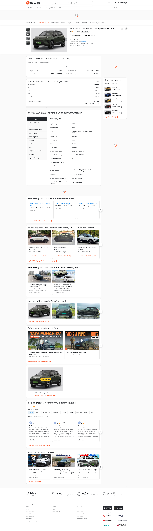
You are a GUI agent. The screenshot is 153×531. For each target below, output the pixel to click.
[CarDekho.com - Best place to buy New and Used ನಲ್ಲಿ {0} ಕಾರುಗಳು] (33, 3)
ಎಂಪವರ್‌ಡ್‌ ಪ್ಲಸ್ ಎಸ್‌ (44, 22)
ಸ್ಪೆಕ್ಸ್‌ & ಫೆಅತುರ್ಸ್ (55, 22)
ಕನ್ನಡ (109, 2)
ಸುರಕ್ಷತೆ (30, 147)
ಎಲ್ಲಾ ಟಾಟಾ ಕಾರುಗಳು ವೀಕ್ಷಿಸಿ (110, 117)
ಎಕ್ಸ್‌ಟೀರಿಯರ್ (31, 143)
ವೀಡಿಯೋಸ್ (84, 22)
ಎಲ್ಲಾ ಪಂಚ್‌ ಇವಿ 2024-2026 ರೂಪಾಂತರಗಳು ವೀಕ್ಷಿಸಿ (39, 221)
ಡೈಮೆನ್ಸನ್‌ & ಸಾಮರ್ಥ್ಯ (33, 133)
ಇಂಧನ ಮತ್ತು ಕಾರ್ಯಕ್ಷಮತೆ (34, 122)
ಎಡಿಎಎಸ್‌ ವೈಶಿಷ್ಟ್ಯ (32, 154)
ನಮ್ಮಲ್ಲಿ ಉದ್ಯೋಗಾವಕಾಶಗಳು (31, 509)
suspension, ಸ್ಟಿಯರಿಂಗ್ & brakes (35, 129)
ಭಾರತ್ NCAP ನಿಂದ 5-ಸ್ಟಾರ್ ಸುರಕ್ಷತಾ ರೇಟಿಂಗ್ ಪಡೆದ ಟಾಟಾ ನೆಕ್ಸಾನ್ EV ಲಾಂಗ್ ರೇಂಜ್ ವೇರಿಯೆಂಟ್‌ (38, 471)
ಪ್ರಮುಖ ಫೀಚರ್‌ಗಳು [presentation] (44, 62)
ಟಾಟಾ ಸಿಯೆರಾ (115, 99)
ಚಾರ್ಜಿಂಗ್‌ (31, 126)
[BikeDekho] (107, 516)
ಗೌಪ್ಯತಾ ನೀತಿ (28, 513)
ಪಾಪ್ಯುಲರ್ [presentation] (106, 83)
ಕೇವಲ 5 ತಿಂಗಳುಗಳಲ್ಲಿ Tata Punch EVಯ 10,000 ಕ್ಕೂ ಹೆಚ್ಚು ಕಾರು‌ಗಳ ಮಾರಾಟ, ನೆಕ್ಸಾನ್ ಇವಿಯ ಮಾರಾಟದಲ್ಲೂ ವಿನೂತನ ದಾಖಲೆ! (88, 471)
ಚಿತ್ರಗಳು (63, 22)
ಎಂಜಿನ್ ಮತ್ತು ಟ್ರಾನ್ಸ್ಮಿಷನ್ (34, 119)
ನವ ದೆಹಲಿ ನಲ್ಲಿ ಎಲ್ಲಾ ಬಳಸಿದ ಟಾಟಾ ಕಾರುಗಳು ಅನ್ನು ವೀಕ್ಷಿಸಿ (43, 261)
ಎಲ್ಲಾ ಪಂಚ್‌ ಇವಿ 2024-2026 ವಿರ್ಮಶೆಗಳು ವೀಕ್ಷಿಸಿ (38, 445)
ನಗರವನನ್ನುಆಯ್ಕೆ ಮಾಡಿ (120, 8)
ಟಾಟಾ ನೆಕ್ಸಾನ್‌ (115, 93)
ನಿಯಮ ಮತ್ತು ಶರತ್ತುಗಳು (30, 511)
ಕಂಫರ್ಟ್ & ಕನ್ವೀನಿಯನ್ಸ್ (33, 136)
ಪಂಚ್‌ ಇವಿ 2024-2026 (31, 22)
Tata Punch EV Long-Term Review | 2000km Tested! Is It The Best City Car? (45, 353)
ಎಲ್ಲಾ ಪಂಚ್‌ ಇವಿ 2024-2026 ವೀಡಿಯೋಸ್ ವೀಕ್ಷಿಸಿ (38, 361)
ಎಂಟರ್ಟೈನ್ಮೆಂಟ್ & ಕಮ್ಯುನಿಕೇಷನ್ (35, 151)
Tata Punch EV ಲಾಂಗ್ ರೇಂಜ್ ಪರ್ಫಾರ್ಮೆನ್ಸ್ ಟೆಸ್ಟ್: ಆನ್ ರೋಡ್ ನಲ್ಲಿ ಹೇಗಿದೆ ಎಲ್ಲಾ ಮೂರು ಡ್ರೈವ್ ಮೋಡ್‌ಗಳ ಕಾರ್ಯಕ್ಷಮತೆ (64, 471)
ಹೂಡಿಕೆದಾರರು (29, 518)
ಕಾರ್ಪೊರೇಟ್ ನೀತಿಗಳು (30, 516)
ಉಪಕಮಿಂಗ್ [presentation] (114, 83)
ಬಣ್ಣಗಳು (69, 22)
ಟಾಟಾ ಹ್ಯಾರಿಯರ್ (115, 105)
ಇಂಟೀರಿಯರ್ (31, 140)
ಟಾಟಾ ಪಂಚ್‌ (115, 87)
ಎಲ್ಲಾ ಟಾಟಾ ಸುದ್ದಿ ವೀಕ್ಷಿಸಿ (34, 481)
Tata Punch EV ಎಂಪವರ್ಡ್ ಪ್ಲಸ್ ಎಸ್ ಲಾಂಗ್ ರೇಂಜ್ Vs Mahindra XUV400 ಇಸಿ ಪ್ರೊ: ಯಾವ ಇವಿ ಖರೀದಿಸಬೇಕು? (63, 286)
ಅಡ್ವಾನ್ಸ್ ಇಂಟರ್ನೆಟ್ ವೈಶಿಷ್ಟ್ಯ (34, 158)
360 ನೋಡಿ (76, 22)
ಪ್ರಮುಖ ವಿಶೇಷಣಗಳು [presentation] (32, 62)
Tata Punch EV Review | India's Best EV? (76, 352)
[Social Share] (126, 29)
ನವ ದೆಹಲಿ (83, 41)
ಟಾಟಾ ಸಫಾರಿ (115, 110)
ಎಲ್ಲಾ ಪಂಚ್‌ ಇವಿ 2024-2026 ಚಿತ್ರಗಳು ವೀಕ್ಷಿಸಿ (37, 321)
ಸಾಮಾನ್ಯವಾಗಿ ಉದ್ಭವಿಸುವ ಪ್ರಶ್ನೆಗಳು (97, 22)
